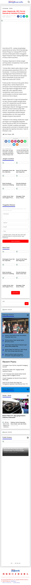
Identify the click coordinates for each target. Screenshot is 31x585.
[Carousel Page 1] (11, 563)
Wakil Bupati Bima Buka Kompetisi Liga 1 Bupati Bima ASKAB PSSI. (16, 345)
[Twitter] (9, 141)
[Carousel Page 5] (19, 563)
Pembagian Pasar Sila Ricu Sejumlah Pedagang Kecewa (8, 171)
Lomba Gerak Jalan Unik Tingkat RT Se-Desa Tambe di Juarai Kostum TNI (8, 197)
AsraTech (13, 581)
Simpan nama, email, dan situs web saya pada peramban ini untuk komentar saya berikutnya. (14, 236)
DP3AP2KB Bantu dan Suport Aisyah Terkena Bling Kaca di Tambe (22, 151)
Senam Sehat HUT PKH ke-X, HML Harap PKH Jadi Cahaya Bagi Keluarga (16, 350)
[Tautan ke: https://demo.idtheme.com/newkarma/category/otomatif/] (28, 389)
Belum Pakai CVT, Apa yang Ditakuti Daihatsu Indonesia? (13, 416)
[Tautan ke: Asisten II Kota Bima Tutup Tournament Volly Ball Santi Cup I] (15, 325)
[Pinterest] (12, 141)
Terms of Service (6, 582)
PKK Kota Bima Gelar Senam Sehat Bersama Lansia (14, 341)
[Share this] (18, 16)
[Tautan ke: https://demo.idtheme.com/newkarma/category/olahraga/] (28, 315)
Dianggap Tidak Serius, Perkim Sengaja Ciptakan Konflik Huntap (21, 197)
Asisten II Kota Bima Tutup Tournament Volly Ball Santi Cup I (15, 336)
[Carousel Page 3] (15, 563)
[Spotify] (25, 141)
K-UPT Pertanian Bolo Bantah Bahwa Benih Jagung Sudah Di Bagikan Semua (14, 374)
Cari (3, 301)
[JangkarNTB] (15, 2)
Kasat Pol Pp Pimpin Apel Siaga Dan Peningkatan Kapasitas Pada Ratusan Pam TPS (21, 171)
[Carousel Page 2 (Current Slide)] (13, 563)
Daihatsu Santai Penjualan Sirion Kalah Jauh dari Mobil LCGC (18, 423)
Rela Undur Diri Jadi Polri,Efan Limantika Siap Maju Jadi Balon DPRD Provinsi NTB (7, 152)
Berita (3, 17)
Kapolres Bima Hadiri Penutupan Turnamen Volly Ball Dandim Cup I (14, 355)
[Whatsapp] (27, 16)
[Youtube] (21, 141)
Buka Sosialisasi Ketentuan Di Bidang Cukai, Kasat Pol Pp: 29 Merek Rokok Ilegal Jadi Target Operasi (8, 184)
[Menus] (2, 2)
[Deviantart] (18, 141)
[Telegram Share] (24, 16)
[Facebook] (6, 141)
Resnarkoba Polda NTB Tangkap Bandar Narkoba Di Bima (13, 370)
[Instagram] (15, 141)
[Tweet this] (21, 16)
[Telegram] (14, 144)
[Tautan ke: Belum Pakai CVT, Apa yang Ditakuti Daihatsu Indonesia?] (15, 406)
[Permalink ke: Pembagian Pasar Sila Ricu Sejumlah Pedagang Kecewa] (8, 165)
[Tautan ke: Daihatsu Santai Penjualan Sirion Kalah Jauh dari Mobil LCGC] (5, 424)
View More (15, 292)
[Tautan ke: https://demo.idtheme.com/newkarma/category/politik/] (28, 438)
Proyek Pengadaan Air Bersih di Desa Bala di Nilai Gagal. (14, 378)
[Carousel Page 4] (17, 563)
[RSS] (17, 144)
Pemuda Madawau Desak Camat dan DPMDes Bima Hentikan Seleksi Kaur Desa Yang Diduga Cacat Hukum (22, 184)
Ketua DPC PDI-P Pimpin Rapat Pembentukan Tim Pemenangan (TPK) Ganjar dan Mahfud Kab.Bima (15, 450)
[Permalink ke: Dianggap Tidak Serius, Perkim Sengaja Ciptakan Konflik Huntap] (22, 191)
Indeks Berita (16, 582)
